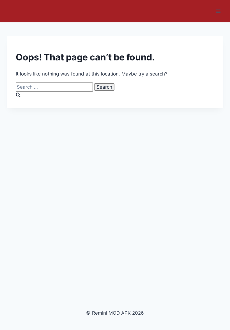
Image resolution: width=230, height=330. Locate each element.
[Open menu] (218, 11)
